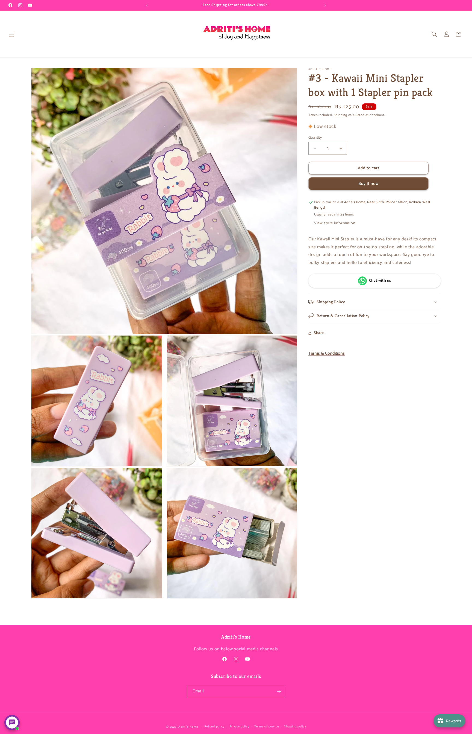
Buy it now (368, 183)
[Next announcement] (325, 5)
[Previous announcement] (147, 5)
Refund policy (214, 726)
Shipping (340, 115)
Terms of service (266, 726)
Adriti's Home (188, 726)
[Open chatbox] (12, 722)
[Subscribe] (279, 691)
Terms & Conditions (326, 353)
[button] (11, 34)
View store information (334, 223)
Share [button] (319, 333)
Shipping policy (295, 726)
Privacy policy (239, 726)
